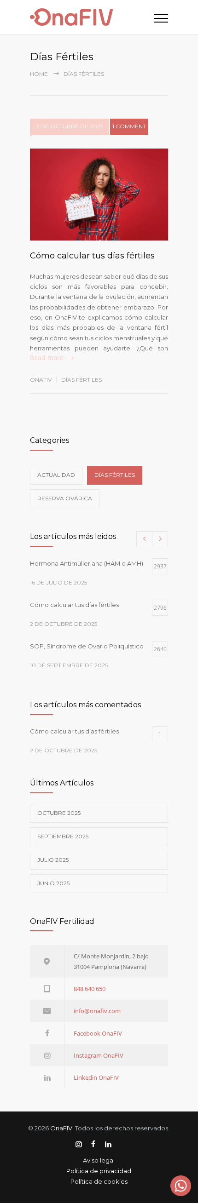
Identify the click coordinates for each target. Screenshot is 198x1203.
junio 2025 (53, 883)
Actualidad (56, 474)
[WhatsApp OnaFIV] (180, 1185)
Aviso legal (99, 1160)
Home (39, 73)
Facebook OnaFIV (98, 1033)
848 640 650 (89, 989)
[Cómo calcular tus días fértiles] (99, 195)
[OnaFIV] (92, 17)
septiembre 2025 (62, 836)
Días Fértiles (81, 379)
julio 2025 (53, 859)
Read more (47, 357)
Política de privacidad (98, 1170)
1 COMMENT (129, 126)
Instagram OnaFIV (98, 1055)
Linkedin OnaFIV (96, 1077)
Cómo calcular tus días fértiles (92, 256)
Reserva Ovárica (64, 498)
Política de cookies (99, 1181)
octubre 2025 (59, 812)
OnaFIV (41, 379)
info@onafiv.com (97, 1011)
